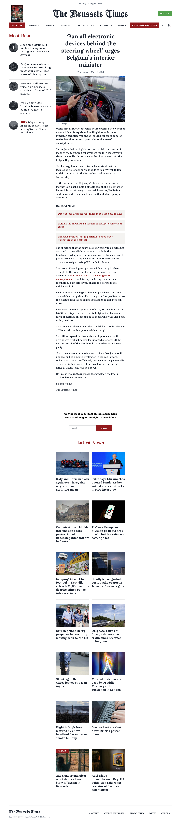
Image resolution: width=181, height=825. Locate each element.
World (122, 25)
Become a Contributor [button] (115, 813)
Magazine (16, 25)
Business (66, 25)
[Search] (163, 25)
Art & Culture (86, 25)
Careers (152, 813)
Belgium (50, 25)
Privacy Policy (137, 813)
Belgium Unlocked (144, 25)
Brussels (34, 25)
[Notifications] (169, 25)
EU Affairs (106, 25)
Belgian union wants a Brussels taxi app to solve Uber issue (90, 225)
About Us (165, 813)
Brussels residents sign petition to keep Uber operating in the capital (85, 238)
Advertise (94, 813)
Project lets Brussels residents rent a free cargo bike (90, 213)
